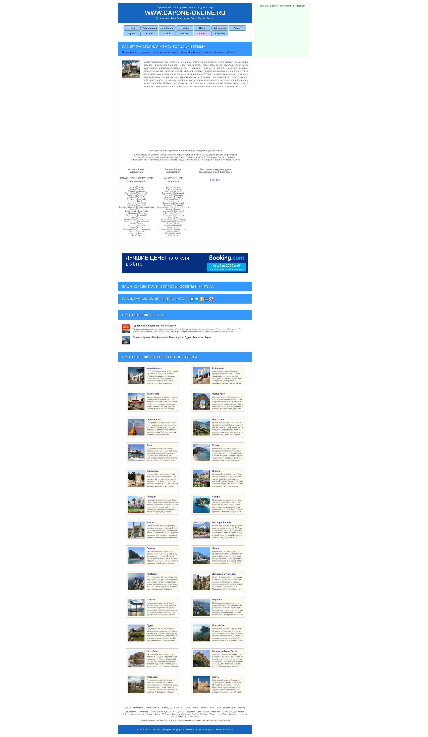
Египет (149, 33)
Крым (202, 33)
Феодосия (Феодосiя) (136, 225)
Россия (185, 28)
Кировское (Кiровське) (136, 203)
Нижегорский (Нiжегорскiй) (136, 211)
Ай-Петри (166, 714)
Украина (132, 33)
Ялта (199, 712)
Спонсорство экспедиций (219, 720)
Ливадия (233, 712)
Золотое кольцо (152, 708)
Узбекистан (220, 28)
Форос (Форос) (136, 227)
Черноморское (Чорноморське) (136, 229)
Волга (202, 28)
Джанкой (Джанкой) (136, 197)
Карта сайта (162, 720)
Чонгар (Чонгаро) (136, 231)
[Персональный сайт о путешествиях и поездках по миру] (185, 12)
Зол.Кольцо (167, 28)
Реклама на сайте (199, 720)
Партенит (204, 714)
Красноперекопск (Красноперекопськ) (136, 207)
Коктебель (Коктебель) (136, 205)
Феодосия (188, 716)
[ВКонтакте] (192, 299)
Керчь (196, 716)
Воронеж (220, 33)
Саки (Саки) (136, 217)
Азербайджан (150, 28)
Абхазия (184, 33)
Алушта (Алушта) (136, 189)
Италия (237, 28)
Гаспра (241, 712)
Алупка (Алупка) (136, 187)
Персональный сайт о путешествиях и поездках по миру (185, 7)
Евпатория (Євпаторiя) (136, 199)
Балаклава (190, 712)
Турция (132, 28)
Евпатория (143, 712)
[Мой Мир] (206, 299)
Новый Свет (222, 714)
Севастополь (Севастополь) (136, 219)
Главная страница (147, 720)
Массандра (215, 712)
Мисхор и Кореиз (138, 714)
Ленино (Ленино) (136, 209)
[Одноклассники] (202, 299)
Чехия (167, 33)
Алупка (126, 714)
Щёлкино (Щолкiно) (136, 233)
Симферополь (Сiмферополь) (136, 221)
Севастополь (178, 712)
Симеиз (150, 714)
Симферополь (131, 712)
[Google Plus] (211, 299)
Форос (157, 714)
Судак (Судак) (136, 223)
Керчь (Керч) (136, 201)
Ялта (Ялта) (136, 235)
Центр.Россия (167, 708)
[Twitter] (197, 299)
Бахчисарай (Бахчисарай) (136, 193)
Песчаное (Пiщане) (136, 213)
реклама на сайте (269, 6)
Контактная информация (179, 720)
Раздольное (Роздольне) (136, 215)
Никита (225, 712)
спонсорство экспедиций (292, 6)
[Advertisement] (185, 117)
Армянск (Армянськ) (136, 191)
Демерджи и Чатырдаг (181, 714)
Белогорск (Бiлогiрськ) (136, 195)
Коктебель (233, 714)
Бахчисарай (154, 712)
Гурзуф (206, 712)
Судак (212, 714)
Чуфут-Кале (166, 712)
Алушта (195, 714)
